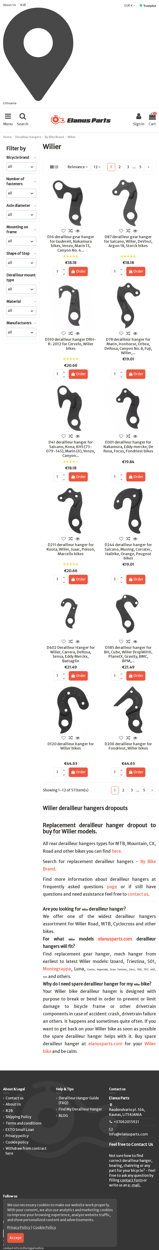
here (116, 851)
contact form (131, 1180)
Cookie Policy (44, 1227)
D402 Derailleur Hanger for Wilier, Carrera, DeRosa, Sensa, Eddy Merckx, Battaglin (71, 654)
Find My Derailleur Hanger (80, 1109)
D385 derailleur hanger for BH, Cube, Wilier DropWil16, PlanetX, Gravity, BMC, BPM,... (128, 654)
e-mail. (134, 1185)
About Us (10, 5)
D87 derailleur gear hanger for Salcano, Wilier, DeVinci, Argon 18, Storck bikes (128, 241)
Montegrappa (57, 969)
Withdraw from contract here (26, 1151)
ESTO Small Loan (20, 1129)
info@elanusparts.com (128, 1134)
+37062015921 (126, 1122)
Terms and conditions (24, 1123)
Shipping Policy (18, 1117)
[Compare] (70, 230)
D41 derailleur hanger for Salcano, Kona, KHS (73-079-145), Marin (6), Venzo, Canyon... (70, 449)
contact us (138, 894)
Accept (16, 1238)
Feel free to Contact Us (131, 1144)
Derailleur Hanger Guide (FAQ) (79, 1100)
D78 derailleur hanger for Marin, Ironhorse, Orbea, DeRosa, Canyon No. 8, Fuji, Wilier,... (128, 346)
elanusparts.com (115, 939)
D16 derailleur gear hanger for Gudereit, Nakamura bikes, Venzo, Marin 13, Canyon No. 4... (70, 243)
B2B (23, 5)
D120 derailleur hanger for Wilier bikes (70, 746)
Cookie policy (17, 1142)
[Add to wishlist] (63, 230)
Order (81, 271)
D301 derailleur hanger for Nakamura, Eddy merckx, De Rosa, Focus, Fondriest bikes (128, 446)
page (112, 886)
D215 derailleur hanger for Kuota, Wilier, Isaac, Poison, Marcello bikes (70, 549)
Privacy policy (17, 1136)
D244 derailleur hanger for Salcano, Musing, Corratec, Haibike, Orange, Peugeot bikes (128, 551)
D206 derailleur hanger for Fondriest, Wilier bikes (128, 746)
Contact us (15, 1098)
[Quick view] (77, 230)
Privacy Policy (19, 1227)
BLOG (63, 1115)
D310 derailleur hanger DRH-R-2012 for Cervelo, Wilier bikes (70, 344)
